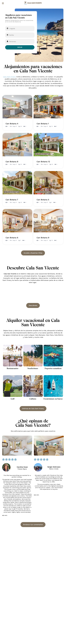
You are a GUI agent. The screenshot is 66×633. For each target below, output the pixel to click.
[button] (4, 515)
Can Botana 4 (12, 124)
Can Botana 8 (12, 162)
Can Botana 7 (12, 200)
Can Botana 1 (43, 124)
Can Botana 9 (43, 238)
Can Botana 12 (43, 162)
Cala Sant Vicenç (9, 77)
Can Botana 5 (43, 200)
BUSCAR (20, 47)
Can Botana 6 (12, 238)
